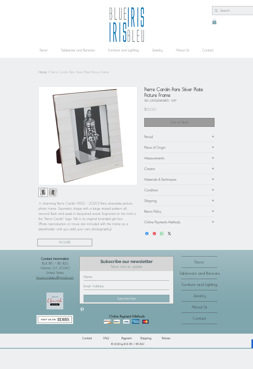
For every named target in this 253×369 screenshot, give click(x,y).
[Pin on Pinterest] (154, 233)
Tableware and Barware (199, 273)
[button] (214, 21)
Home (42, 72)
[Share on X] (169, 233)
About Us (199, 307)
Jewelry (199, 295)
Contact (199, 318)
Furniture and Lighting (199, 284)
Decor (199, 262)
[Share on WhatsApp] (162, 233)
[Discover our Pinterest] (82, 309)
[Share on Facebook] (146, 233)
